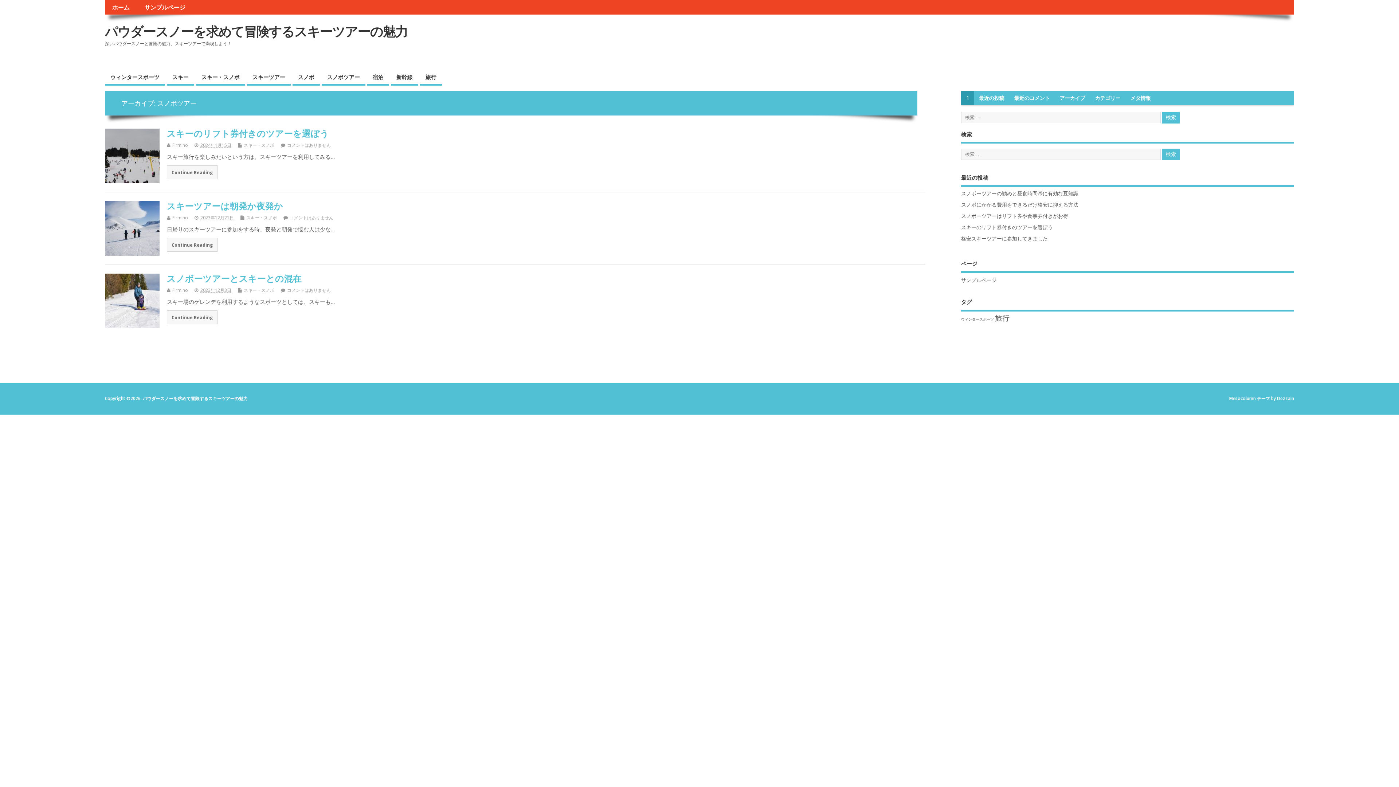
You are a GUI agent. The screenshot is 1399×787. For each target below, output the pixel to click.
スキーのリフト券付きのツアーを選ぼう (248, 133)
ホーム (121, 7)
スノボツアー (343, 77)
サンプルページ (165, 7)
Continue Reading (192, 172)
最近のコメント (1032, 98)
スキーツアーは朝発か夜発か (225, 206)
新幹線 (404, 77)
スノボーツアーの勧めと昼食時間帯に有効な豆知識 (1019, 193)
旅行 (431, 77)
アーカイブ (1072, 98)
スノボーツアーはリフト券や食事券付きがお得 (1014, 216)
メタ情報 (1140, 98)
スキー (180, 77)
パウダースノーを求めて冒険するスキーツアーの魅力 (256, 31)
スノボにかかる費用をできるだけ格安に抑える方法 (1019, 204)
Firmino (180, 145)
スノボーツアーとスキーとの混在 (234, 278)
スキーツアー (268, 77)
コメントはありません (309, 145)
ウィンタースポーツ (135, 77)
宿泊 (378, 77)
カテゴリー (1108, 98)
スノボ (306, 77)
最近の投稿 (991, 98)
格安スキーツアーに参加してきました (1004, 238)
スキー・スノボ (220, 77)
